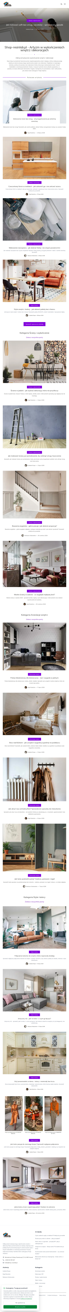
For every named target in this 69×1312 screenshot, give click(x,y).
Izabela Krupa (6, 1271)
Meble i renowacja (34, 182)
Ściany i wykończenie (34, 115)
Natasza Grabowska (8, 1277)
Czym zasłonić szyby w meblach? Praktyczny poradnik (50, 1235)
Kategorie (38, 1267)
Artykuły (38, 1232)
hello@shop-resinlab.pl (11, 1262)
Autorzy (6, 1267)
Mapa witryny (62, 1295)
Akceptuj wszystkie (20, 1307)
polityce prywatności (26, 1298)
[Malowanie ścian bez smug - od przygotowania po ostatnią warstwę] (34, 101)
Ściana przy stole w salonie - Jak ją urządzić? (47, 1238)
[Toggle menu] (65, 4)
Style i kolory (34, 305)
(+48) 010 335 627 (10, 1260)
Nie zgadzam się (20, 1302)
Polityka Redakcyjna (52, 1295)
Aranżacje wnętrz (34, 674)
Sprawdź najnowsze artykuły (34, 324)
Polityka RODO (42, 1295)
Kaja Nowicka (6, 1274)
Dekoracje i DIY (39, 1274)
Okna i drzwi (34, 20)
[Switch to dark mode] (61, 4)
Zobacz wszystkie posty (34, 337)
